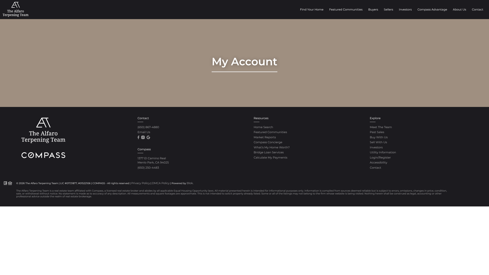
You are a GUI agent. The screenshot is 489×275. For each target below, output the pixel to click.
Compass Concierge (268, 142)
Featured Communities (346, 9)
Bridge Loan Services (269, 152)
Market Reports (265, 137)
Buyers (373, 9)
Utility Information (383, 152)
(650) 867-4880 (148, 127)
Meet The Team (381, 127)
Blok (190, 183)
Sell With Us (378, 142)
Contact (477, 9)
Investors (405, 9)
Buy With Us (379, 137)
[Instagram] (143, 137)
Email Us (144, 132)
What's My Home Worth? (272, 147)
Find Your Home (311, 9)
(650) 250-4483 (148, 167)
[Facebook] (138, 137)
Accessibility (378, 162)
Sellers (388, 9)
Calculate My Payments (270, 157)
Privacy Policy (140, 183)
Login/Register (380, 157)
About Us (459, 9)
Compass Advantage (432, 9)
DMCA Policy (161, 183)
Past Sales (377, 132)
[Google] (148, 137)
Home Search (263, 127)
